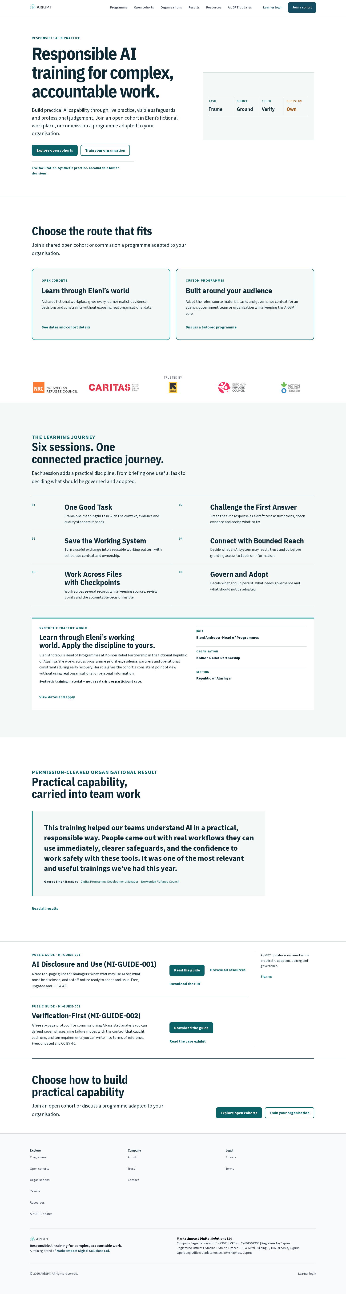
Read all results (45, 908)
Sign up (266, 976)
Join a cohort (302, 7)
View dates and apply (57, 697)
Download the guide (191, 1027)
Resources (213, 7)
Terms (230, 1168)
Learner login (272, 7)
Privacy (231, 1157)
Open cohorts (144, 7)
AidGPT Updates (240, 7)
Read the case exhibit (187, 1041)
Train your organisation (105, 150)
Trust (131, 1168)
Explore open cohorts (54, 150)
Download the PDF (185, 983)
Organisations (171, 7)
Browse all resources (227, 969)
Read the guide (187, 970)
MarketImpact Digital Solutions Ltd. (83, 1251)
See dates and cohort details (66, 327)
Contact (133, 1180)
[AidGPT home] (42, 7)
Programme (118, 7)
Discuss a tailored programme (211, 327)
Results (194, 7)
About (132, 1157)
